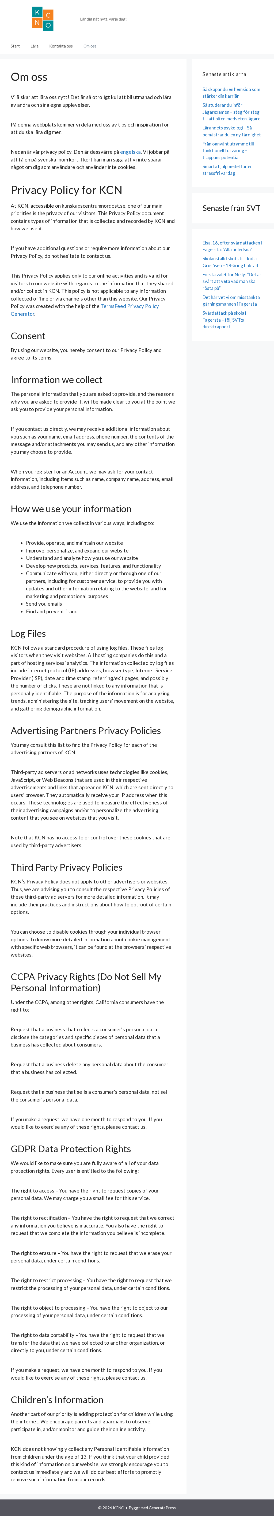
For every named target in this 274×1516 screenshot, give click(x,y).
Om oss (90, 46)
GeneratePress (162, 1507)
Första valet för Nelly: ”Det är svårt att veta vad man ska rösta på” (232, 281)
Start (15, 46)
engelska (130, 152)
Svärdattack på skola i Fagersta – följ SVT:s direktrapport (224, 319)
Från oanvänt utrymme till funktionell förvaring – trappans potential (228, 150)
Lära (35, 46)
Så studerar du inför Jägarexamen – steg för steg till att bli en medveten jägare (231, 111)
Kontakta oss (61, 46)
